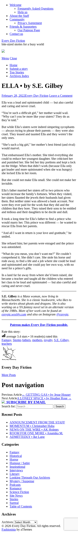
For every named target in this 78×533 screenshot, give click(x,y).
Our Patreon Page (29, 30)
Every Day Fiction (13, 40)
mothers (37, 340)
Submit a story (19, 68)
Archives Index (19, 76)
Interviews (16, 470)
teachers (7, 343)
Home (13, 65)
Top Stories (17, 72)
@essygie (62, 314)
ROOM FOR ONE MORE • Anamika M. (36, 433)
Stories (17, 340)
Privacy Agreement (30, 23)
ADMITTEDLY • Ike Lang (27, 436)
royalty (48, 340)
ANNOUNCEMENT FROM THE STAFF (37, 422)
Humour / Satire (20, 463)
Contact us (16, 34)
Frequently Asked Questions (35, 8)
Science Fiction (19, 492)
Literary (15, 474)
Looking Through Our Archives (30, 477)
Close (13, 58)
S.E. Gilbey (61, 340)
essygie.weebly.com (14, 314)
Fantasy (6, 340)
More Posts (9, 375)
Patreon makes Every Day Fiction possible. (39, 325)
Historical (16, 456)
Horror (14, 459)
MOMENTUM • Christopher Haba (32, 426)
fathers (26, 340)
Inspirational (17, 466)
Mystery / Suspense (22, 481)
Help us (22, 12)
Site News (16, 495)
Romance (16, 488)
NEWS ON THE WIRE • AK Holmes (34, 429)
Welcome (15, 5)
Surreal (14, 503)
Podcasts (15, 484)
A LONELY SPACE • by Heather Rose (44, 398)
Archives (7, 522)
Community (17, 19)
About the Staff (19, 15)
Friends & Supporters (23, 26)
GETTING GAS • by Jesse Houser (46, 394)
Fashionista (9, 529)
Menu (5, 58)
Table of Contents (21, 506)
